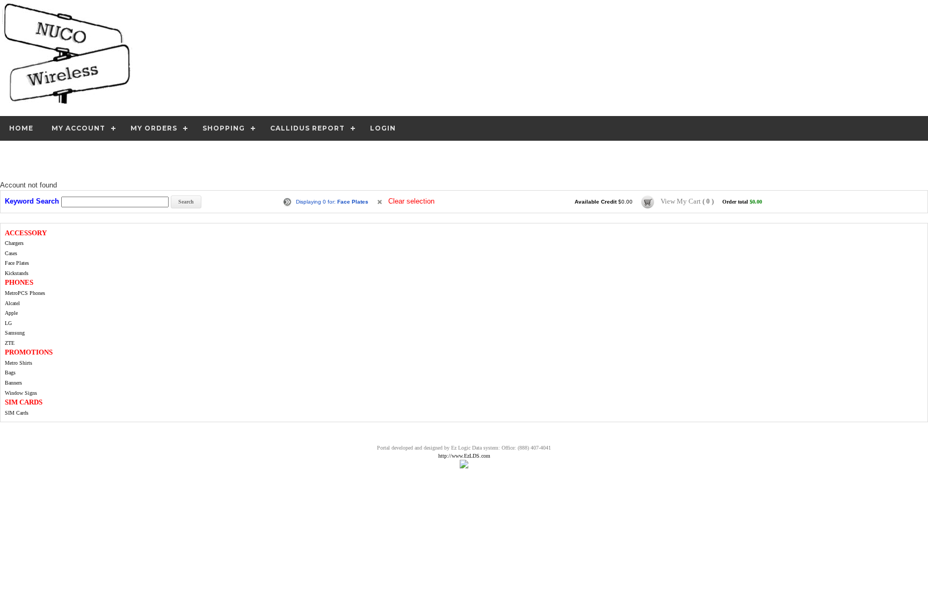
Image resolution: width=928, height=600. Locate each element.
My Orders (153, 128)
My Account (78, 128)
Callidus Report (307, 128)
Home (21, 128)
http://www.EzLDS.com (464, 456)
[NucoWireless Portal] (66, 52)
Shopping (223, 128)
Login (383, 128)
